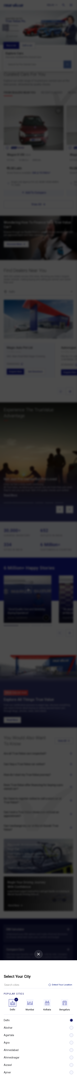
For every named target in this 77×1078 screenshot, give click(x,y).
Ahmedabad (11, 1050)
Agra (7, 1042)
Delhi (7, 1020)
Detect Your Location (62, 985)
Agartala (9, 1035)
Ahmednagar (11, 1057)
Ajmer (7, 1072)
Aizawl (8, 1064)
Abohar (8, 1027)
